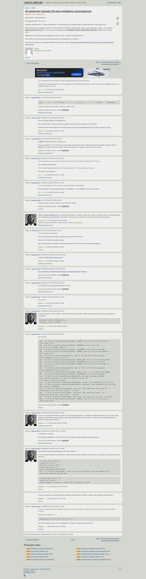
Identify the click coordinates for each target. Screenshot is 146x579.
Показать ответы (42, 92)
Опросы (73, 2)
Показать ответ (42, 112)
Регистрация (111, 2)
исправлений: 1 (78, 222)
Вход (119, 2)
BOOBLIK (41, 220)
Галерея (55, 2)
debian (29, 14)
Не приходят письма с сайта (90, 557)
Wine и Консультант (33, 63)
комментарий (35, 97)
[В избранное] (118, 18)
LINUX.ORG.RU (33, 3)
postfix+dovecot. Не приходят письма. (93, 554)
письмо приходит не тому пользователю (94, 559)
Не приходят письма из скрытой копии (93, 551)
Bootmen (40, 498)
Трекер (78, 2)
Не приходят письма (37, 551)
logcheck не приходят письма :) (91, 548)
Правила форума (34, 569)
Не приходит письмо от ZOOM (40, 559)
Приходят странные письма (39, 554)
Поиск (84, 2)
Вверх (120, 569)
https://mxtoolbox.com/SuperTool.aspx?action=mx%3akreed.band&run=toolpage (62, 271)
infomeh (40, 131)
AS (39, 89)
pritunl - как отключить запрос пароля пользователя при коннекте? (107, 63)
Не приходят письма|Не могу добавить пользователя (58, 11)
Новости (49, 2)
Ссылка (27, 57)
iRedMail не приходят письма (40, 548)
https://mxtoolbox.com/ (51, 215)
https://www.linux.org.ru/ (29, 572)
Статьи (61, 2)
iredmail (38, 14)
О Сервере (26, 569)
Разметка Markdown (45, 569)
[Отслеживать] (118, 23)
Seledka (36, 48)
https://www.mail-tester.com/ (54, 257)
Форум (67, 2)
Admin (33, 8)
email (34, 14)
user (43, 14)
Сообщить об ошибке (29, 570)
